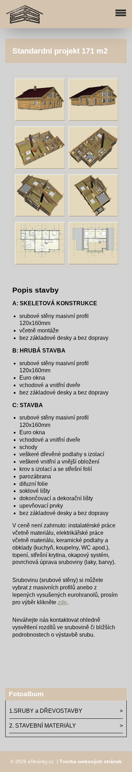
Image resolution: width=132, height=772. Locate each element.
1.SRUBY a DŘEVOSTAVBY (45, 711)
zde (62, 602)
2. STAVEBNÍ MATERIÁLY (42, 726)
